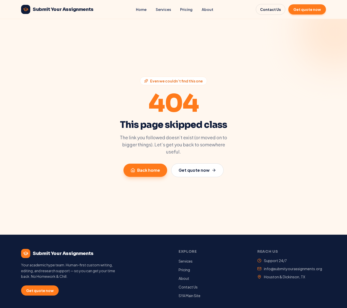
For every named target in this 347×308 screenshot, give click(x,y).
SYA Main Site (189, 295)
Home (141, 9)
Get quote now (307, 9)
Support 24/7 (275, 260)
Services (163, 9)
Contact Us (270, 9)
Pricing (186, 9)
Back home (148, 170)
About (207, 9)
